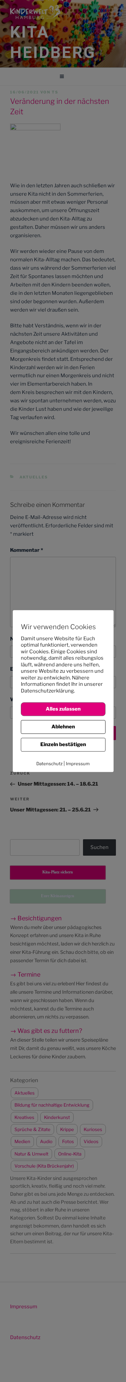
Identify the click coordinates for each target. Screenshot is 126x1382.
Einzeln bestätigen (63, 744)
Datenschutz (49, 763)
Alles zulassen (63, 709)
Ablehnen (63, 727)
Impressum (78, 763)
